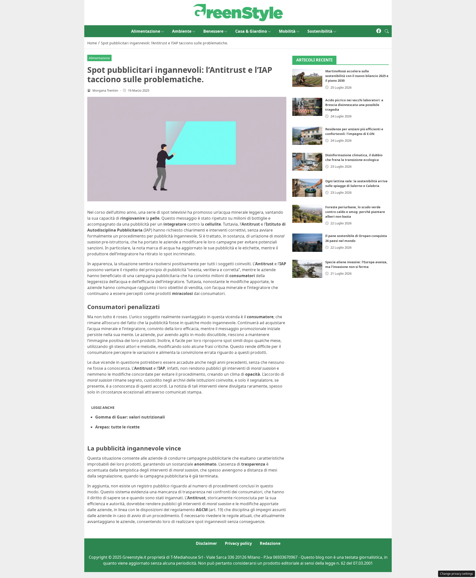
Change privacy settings (456, 574)
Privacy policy (238, 543)
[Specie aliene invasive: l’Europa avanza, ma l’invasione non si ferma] (307, 269)
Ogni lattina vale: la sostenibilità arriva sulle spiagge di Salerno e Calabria (356, 183)
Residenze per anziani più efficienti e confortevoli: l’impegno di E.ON (354, 131)
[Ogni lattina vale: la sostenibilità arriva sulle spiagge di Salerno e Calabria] (307, 188)
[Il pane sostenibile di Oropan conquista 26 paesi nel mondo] (307, 243)
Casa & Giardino (251, 31)
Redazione (270, 543)
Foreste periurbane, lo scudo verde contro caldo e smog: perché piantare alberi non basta (355, 212)
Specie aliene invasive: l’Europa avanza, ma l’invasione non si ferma (356, 264)
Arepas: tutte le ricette (117, 427)
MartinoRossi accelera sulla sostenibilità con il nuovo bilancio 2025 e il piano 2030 (356, 76)
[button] (387, 31)
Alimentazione (145, 31)
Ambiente (181, 31)
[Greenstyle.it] (238, 12)
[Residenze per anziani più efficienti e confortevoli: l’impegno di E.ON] (307, 136)
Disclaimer (206, 543)
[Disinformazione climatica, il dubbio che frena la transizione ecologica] (307, 162)
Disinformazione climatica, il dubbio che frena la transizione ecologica (354, 157)
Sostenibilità (319, 31)
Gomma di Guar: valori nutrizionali (130, 417)
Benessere (213, 31)
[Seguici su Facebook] (378, 31)
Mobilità (287, 31)
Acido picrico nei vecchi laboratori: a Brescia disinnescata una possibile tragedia (354, 105)
